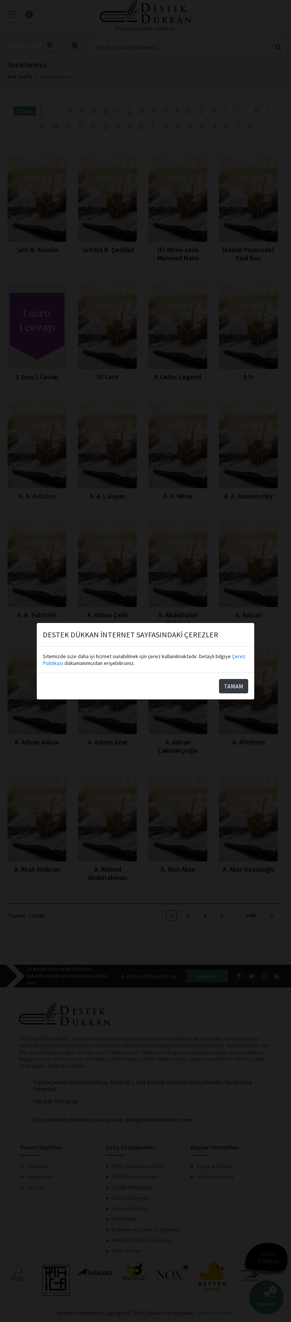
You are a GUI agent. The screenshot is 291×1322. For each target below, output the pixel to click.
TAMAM (233, 686)
